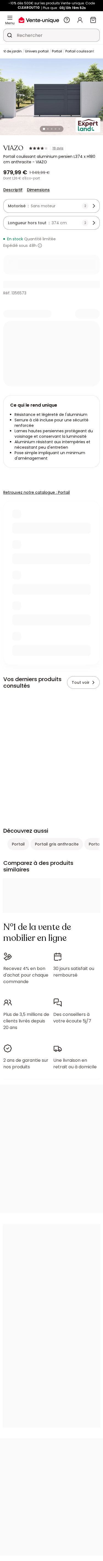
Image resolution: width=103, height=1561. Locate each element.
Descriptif (13, 190)
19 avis (57, 148)
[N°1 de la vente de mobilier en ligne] (39, 19)
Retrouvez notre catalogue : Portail (36, 492)
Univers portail (37, 51)
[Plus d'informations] (40, 245)
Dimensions (38, 190)
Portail (57, 51)
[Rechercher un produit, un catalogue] (10, 35)
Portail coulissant (79, 51)
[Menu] (10, 17)
